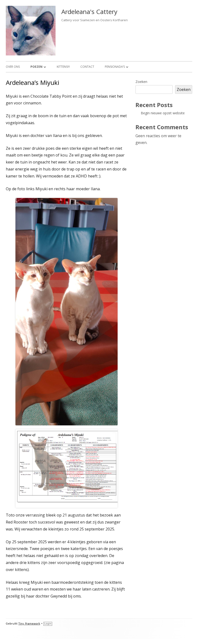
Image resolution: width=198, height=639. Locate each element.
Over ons (13, 67)
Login (47, 623)
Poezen (36, 67)
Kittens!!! (63, 67)
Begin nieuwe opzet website (163, 113)
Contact (87, 67)
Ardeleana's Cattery (89, 11)
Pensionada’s (115, 67)
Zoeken (141, 81)
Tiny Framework (29, 623)
